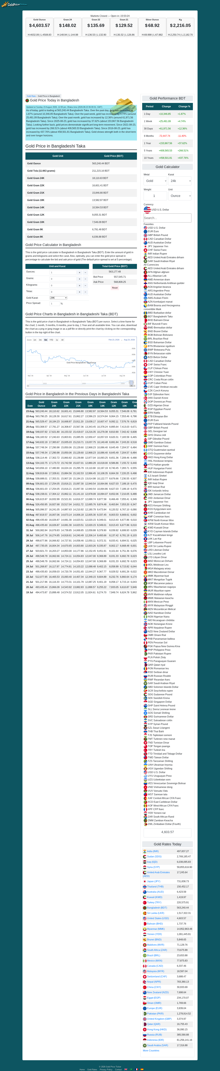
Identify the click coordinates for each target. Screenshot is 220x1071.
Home (82, 1069)
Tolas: (29, 291)
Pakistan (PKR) (155, 1013)
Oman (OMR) (154, 1003)
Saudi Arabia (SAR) (157, 1045)
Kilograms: (32, 285)
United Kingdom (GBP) (159, 1019)
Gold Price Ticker (113, 1067)
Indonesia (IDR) (155, 1040)
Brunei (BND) (154, 939)
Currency (148, 204)
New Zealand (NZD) (158, 992)
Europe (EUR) (154, 1008)
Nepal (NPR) (154, 981)
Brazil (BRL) (153, 955)
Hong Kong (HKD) (157, 1029)
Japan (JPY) (153, 881)
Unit (170, 189)
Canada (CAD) (155, 966)
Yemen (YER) (154, 934)
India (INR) (153, 851)
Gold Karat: (32, 298)
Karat (171, 174)
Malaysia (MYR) (155, 971)
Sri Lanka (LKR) (155, 913)
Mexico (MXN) (154, 960)
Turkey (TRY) (154, 902)
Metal (147, 174)
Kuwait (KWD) (154, 897)
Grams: (30, 278)
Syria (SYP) (153, 867)
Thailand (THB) (155, 886)
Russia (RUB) (154, 1034)
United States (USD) (158, 918)
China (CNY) (154, 987)
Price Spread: (33, 303)
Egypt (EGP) (153, 997)
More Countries (151, 1050)
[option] (167, 228)
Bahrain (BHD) (155, 923)
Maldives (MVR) (155, 945)
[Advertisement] (110, 67)
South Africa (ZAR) (157, 950)
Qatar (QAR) (153, 1024)
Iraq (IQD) (152, 862)
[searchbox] (167, 218)
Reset (115, 288)
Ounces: (30, 271)
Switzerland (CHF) (157, 976)
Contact (118, 1069)
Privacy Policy (106, 1069)
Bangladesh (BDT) (157, 907)
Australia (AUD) (155, 892)
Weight (147, 189)
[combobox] (167, 516)
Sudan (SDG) (154, 856)
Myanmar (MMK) (156, 929)
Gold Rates (92, 1069)
